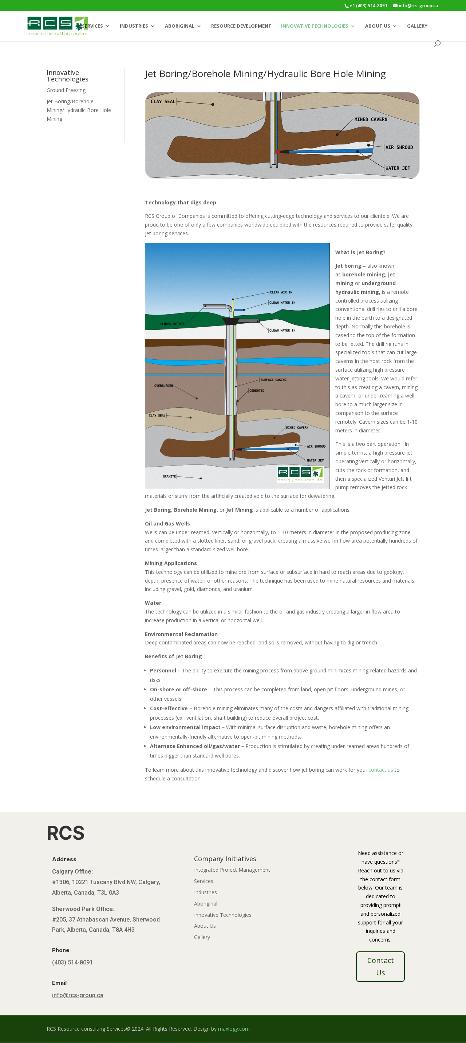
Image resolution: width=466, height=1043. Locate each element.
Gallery (417, 26)
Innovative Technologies (314, 26)
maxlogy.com (234, 1028)
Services (92, 26)
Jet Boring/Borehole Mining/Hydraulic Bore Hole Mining (79, 110)
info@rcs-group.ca (77, 995)
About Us (377, 26)
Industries (134, 26)
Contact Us (380, 966)
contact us (380, 769)
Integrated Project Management (232, 869)
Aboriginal (179, 26)
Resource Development (241, 26)
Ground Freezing (66, 90)
